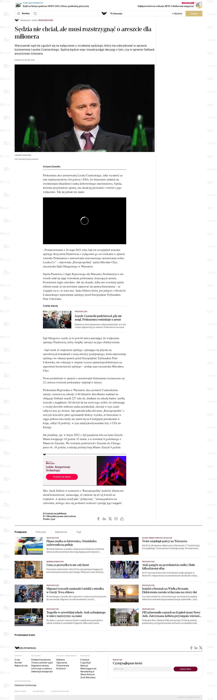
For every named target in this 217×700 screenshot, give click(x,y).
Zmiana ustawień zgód (42, 662)
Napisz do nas (21, 665)
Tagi (78, 532)
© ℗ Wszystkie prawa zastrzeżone (59, 516)
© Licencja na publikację (55, 513)
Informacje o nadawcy (41, 668)
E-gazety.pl (85, 662)
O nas (17, 660)
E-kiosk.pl (84, 660)
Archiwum (61, 668)
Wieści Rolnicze (87, 674)
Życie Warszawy (88, 677)
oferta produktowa (60, 691)
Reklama (60, 660)
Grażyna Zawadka (51, 166)
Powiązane (21, 532)
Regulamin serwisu (40, 665)
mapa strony (20, 691)
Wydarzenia (116, 13)
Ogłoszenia (61, 662)
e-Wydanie (177, 13)
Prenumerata (62, 665)
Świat (34, 20)
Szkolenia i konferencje (25, 685)
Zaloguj (194, 13)
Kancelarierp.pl (87, 671)
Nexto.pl (84, 665)
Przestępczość (45, 20)
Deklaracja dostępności (42, 671)
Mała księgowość (88, 668)
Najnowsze (61, 532)
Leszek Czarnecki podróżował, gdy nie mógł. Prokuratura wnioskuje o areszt (98, 317)
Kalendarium (38, 691)
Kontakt (18, 662)
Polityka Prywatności (41, 660)
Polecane (41, 532)
